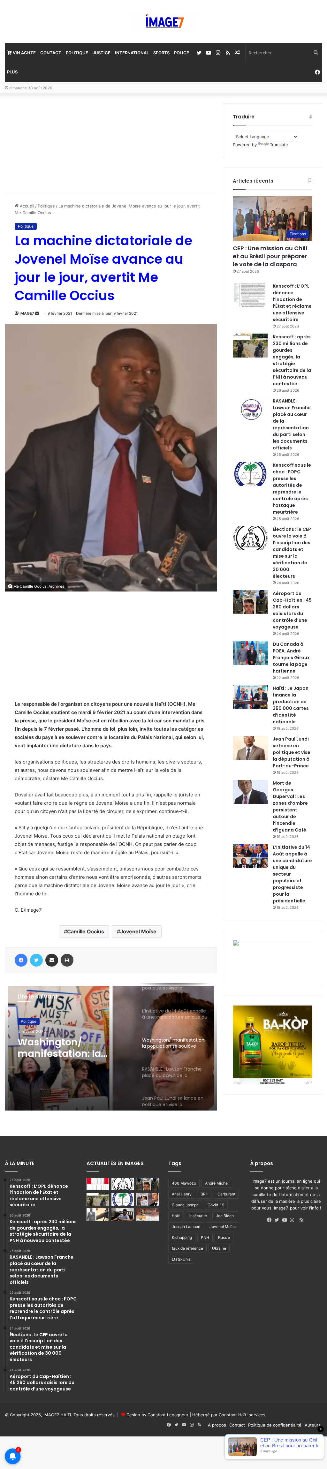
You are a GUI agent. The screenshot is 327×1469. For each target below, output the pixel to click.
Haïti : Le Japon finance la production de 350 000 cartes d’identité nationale (291, 705)
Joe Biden (225, 1215)
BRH (205, 1194)
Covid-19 (216, 1204)
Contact (50, 52)
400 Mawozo (184, 1183)
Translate (279, 144)
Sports (161, 52)
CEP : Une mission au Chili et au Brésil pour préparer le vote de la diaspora (270, 256)
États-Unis (181, 1259)
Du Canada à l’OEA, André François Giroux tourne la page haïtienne (291, 657)
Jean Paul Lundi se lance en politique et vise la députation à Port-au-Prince (291, 752)
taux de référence (187, 1248)
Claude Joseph (185, 1204)
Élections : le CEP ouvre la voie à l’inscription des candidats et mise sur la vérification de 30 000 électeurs (292, 552)
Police (181, 52)
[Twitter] (278, 1220)
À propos (217, 1425)
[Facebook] (271, 1220)
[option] (111, 1047)
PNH (205, 1237)
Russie (224, 1237)
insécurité (198, 1215)
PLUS (12, 71)
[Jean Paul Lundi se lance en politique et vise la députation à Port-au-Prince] (250, 748)
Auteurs (313, 1425)
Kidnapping (182, 1237)
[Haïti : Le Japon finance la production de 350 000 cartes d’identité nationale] (250, 697)
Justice (101, 52)
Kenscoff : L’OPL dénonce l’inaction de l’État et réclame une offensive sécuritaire (292, 303)
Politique (77, 52)
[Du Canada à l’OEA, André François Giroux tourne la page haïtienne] (250, 653)
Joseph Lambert (186, 1226)
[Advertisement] (53, 143)
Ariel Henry (182, 1194)
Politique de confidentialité (274, 1425)
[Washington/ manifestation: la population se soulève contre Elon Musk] (147, 1199)
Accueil (26, 205)
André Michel (217, 1183)
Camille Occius (85, 931)
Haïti (176, 1215)
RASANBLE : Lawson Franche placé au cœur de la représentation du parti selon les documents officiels (292, 424)
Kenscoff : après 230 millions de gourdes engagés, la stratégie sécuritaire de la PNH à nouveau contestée (292, 360)
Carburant (226, 1194)
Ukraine (219, 1248)
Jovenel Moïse (138, 931)
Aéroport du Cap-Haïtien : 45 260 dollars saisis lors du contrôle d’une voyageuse (292, 610)
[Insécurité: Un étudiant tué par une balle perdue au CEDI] (98, 1214)
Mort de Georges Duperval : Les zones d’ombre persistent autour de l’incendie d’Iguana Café (290, 806)
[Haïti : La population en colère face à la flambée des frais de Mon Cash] (98, 1184)
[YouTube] (286, 1220)
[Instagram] (294, 1220)
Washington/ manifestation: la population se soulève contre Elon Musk (71, 1047)
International (132, 52)
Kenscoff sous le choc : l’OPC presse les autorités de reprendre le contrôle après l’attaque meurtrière (292, 488)
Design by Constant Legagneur (157, 1414)
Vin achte (24, 52)
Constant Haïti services (242, 1414)
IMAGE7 (26, 313)
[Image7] (163, 21)
